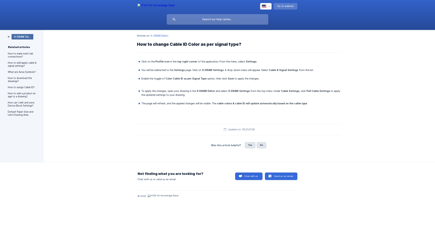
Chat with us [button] (251, 176)
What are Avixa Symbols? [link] (22, 72)
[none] (156, 6)
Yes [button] (250, 145)
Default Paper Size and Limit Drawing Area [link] (20, 113)
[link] (20, 36)
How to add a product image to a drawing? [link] (22, 95)
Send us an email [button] (283, 176)
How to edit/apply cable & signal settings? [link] (22, 64)
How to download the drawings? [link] (20, 80)
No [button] (261, 145)
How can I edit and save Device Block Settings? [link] (21, 104)
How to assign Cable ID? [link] (21, 87)
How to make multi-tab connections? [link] (20, 55)
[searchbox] (217, 19)
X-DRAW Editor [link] (159, 35)
